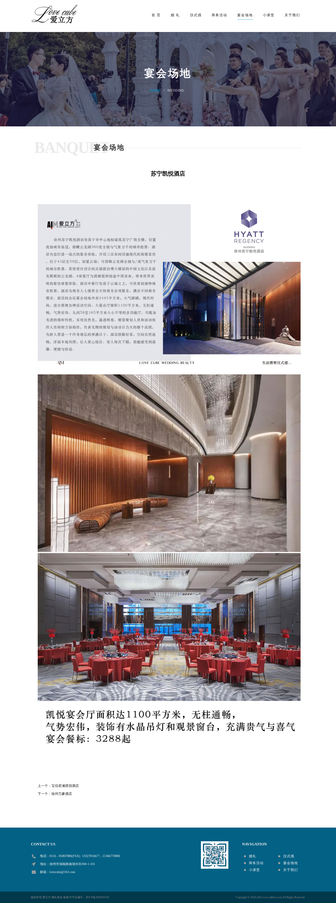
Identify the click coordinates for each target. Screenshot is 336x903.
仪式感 (196, 15)
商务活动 (219, 15)
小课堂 (269, 15)
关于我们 (292, 15)
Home (155, 90)
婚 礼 (175, 15)
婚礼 (252, 856)
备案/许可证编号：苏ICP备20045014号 (86, 897)
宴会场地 (245, 15)
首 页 (156, 15)
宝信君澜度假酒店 (65, 786)
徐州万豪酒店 (61, 794)
